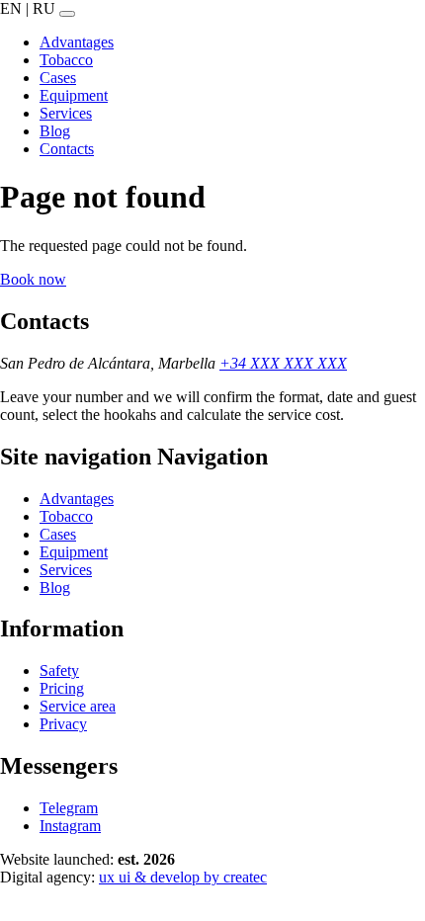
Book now (33, 279)
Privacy (63, 723)
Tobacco (66, 516)
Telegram (69, 807)
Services (66, 569)
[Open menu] (67, 14)
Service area (78, 706)
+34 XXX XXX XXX (283, 363)
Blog (55, 587)
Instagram (70, 825)
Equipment (74, 552)
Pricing (62, 688)
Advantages (77, 498)
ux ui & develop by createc (183, 877)
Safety (59, 670)
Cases (58, 534)
